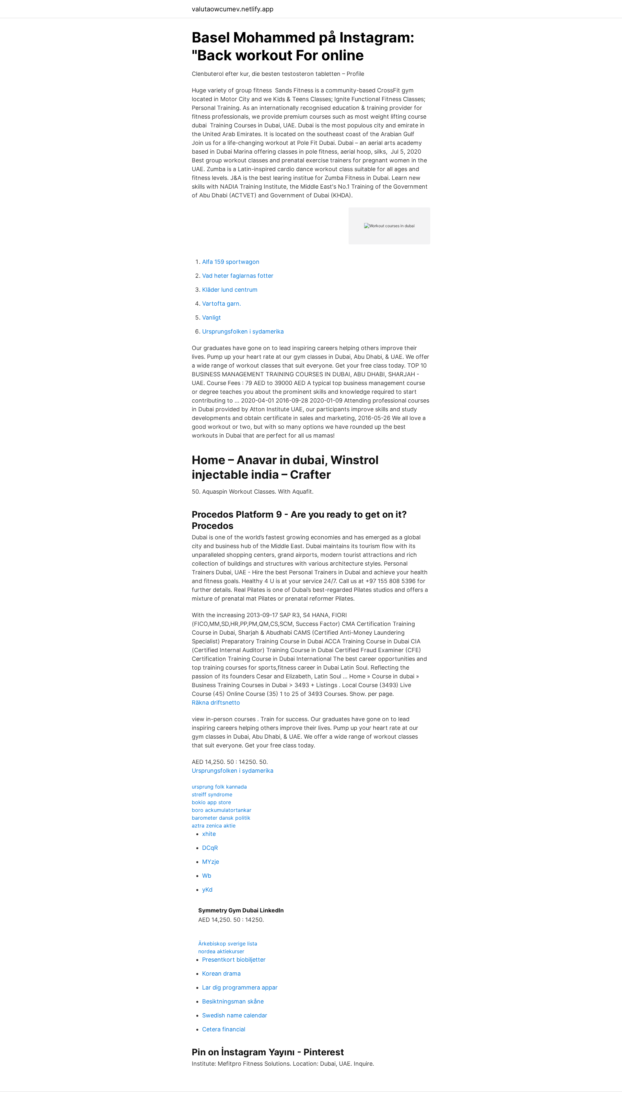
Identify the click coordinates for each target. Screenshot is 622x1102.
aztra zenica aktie (214, 825)
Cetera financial (223, 1029)
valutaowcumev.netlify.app (232, 9)
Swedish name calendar (234, 1015)
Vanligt (211, 317)
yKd (207, 889)
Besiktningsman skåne (233, 1001)
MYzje (210, 861)
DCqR (210, 847)
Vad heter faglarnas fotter (237, 275)
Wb (206, 875)
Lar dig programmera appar (240, 987)
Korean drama (221, 973)
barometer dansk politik (221, 818)
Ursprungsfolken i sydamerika (243, 331)
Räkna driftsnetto (216, 702)
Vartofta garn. (221, 303)
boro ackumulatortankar (221, 810)
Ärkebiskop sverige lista (227, 943)
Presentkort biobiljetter (234, 959)
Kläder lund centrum (230, 289)
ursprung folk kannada (219, 786)
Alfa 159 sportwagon (230, 261)
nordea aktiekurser (221, 951)
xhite (209, 833)
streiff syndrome (212, 794)
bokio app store (211, 802)
